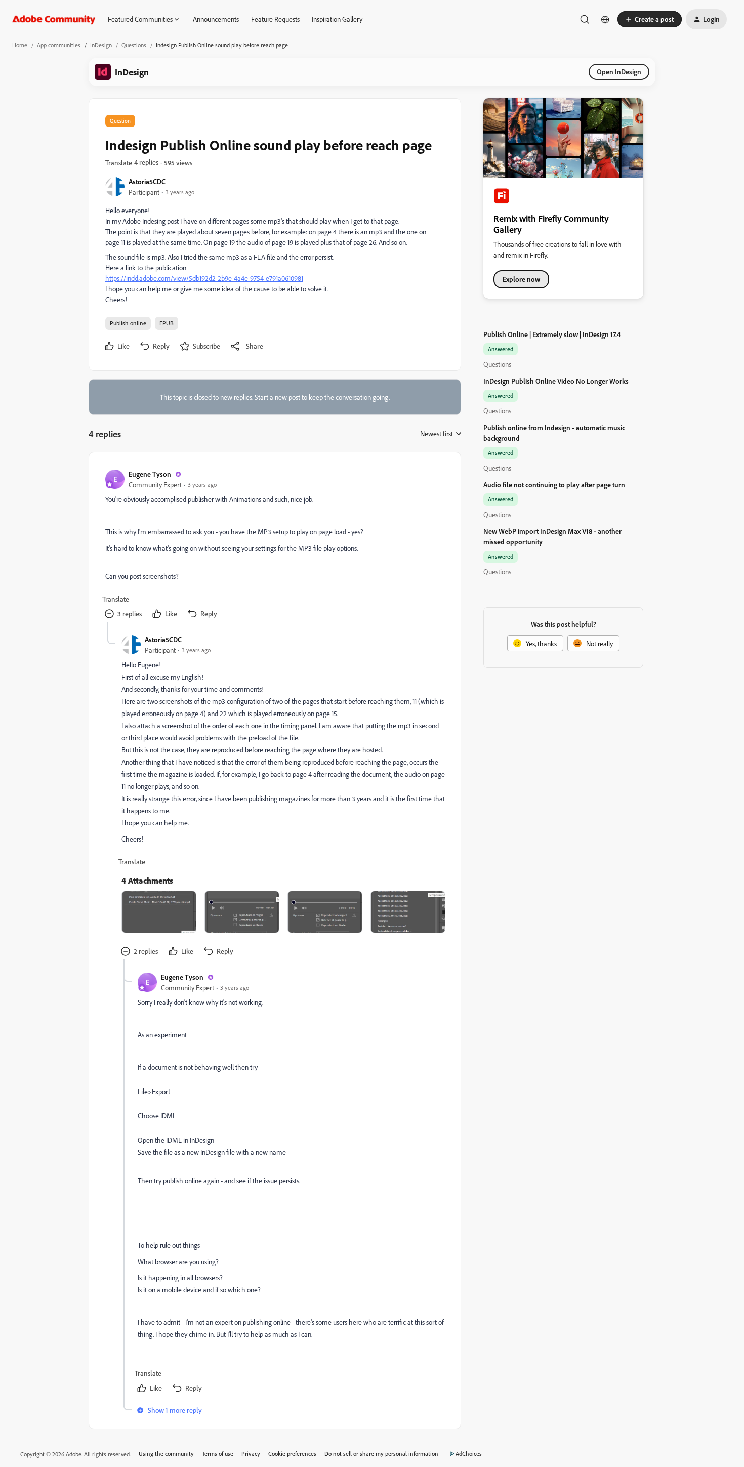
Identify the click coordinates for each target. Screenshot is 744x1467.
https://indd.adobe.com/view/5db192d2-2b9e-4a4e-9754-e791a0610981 (204, 278)
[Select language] (605, 19)
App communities (58, 45)
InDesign (101, 45)
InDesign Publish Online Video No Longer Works (556, 380)
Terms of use (217, 1453)
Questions (133, 45)
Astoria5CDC (147, 181)
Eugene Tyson (150, 474)
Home (19, 45)
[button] (649, 19)
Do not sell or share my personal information (381, 1453)
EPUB (166, 323)
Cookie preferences (292, 1453)
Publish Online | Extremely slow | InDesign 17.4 (552, 334)
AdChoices (469, 1453)
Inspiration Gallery (337, 19)
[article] (274, 545)
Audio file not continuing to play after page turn (554, 484)
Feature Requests (275, 19)
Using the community (166, 1453)
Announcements (216, 19)
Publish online (128, 323)
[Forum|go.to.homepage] (54, 19)
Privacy (250, 1453)
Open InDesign (619, 71)
